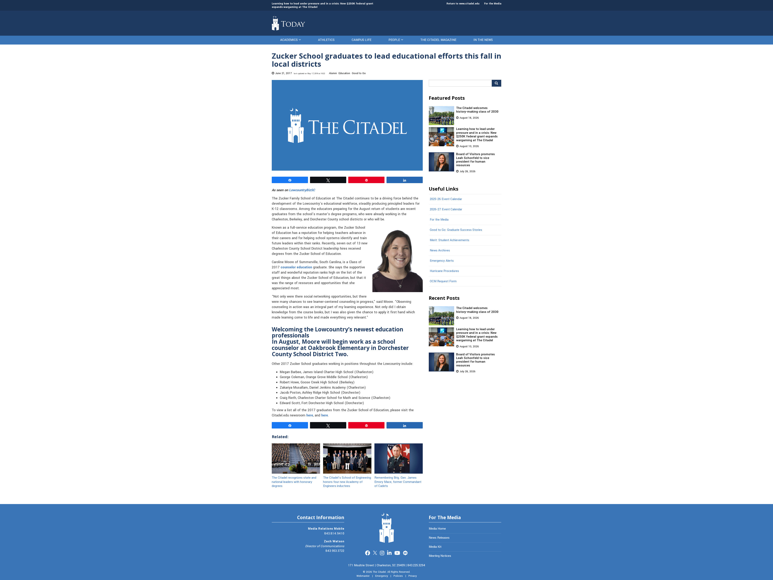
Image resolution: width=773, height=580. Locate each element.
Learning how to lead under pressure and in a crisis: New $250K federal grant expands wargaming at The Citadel (477, 134)
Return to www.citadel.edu (462, 3)
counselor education (296, 267)
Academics (289, 40)
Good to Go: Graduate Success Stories (456, 230)
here (309, 415)
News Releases (439, 537)
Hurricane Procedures (444, 271)
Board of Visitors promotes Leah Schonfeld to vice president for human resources (326, 3)
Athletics (326, 40)
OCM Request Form (443, 281)
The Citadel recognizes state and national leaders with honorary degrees (294, 481)
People (394, 40)
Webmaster (363, 576)
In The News (483, 40)
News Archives (440, 250)
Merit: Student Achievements (449, 240)
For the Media (492, 3)
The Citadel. (379, 572)
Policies (398, 576)
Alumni (333, 73)
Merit (405, 552)
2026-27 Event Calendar (446, 209)
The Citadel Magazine (438, 40)
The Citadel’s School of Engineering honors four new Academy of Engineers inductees (347, 481)
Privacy (412, 576)
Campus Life (361, 40)
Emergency (381, 576)
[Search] (496, 83)
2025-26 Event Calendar (446, 199)
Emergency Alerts (442, 260)
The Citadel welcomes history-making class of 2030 (477, 110)
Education (344, 73)
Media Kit (435, 547)
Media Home (437, 528)
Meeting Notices (440, 556)
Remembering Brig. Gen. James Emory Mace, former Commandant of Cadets (397, 481)
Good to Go (359, 73)
